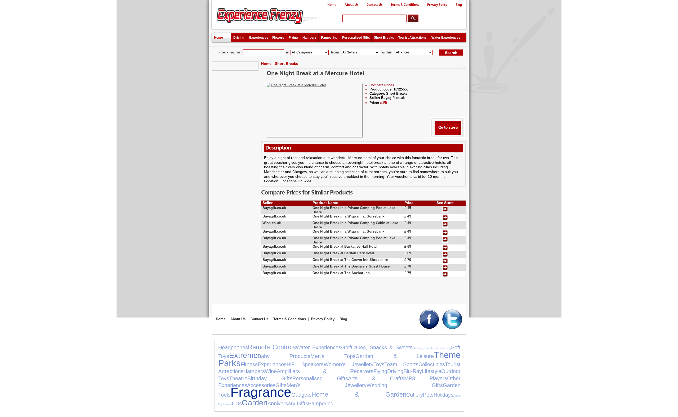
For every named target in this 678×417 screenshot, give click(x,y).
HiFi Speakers (305, 364)
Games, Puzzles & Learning (432, 348)
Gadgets (301, 395)
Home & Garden (358, 394)
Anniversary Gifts (287, 403)
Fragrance (260, 392)
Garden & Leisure (394, 356)
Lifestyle (431, 371)
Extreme (243, 355)
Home (331, 5)
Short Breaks (384, 37)
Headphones (233, 347)
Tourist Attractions (412, 37)
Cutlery (414, 395)
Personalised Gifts (356, 37)
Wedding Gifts (405, 385)
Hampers (309, 37)
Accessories (261, 385)
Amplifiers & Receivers (325, 371)
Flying (293, 37)
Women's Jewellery (348, 364)
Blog (459, 5)
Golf (346, 347)
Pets (428, 395)
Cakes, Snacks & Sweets (381, 347)
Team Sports (401, 364)
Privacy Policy (437, 5)
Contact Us (374, 5)
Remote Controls (272, 347)
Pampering (329, 37)
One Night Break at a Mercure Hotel (315, 74)
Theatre (238, 378)
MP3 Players (425, 378)
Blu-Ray (412, 371)
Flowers (278, 37)
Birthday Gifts (269, 378)
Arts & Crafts (376, 378)
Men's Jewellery (327, 385)
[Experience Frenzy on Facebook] (429, 328)
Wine (271, 371)
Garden (254, 402)
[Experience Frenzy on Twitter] (452, 328)
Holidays (443, 395)
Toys (378, 364)
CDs (237, 403)
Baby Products (284, 356)
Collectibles (431, 364)
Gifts (281, 385)
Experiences (258, 37)
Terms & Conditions (405, 5)
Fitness (249, 364)
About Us (351, 5)
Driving (238, 37)
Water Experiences (445, 37)
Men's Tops (332, 356)
